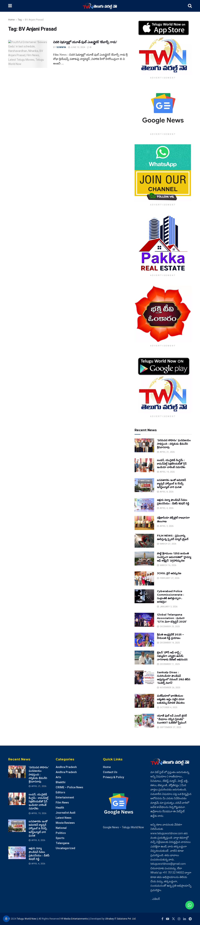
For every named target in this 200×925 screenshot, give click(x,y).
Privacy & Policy (113, 777)
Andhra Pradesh (66, 767)
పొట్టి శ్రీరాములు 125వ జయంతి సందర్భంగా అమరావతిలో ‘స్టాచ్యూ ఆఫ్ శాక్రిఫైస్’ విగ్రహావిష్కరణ (174, 557)
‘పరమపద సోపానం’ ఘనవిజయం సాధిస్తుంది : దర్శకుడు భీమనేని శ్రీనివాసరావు (174, 444)
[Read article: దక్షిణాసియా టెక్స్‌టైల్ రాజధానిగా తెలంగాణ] (144, 523)
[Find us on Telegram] (190, 919)
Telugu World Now (26, 918)
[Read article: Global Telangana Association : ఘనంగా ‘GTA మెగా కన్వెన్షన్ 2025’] (144, 620)
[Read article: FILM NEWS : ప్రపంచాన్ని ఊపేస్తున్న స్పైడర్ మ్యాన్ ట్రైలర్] (144, 541)
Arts (58, 777)
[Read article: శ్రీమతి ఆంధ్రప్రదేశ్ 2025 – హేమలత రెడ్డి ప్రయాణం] (144, 640)
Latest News (63, 817)
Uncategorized (65, 848)
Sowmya (61, 47)
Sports (60, 838)
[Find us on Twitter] (173, 919)
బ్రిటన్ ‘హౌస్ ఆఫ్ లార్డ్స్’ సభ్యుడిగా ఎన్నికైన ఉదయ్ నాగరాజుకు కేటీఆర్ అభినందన (172, 656)
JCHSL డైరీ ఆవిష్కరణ (169, 573)
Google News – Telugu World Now (123, 827)
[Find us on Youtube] (167, 919)
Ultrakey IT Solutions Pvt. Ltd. (120, 918)
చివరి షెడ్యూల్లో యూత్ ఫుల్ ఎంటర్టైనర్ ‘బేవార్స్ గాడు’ (85, 42)
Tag (20, 19)
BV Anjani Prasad (34, 19)
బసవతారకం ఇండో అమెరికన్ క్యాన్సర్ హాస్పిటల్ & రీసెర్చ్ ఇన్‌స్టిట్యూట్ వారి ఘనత (171, 483)
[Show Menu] (10, 6)
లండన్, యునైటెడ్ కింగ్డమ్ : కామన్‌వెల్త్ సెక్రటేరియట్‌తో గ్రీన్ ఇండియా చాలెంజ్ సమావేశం (172, 464)
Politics (61, 833)
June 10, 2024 (77, 47)
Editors (60, 792)
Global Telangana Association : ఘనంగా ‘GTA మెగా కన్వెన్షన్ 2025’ (172, 618)
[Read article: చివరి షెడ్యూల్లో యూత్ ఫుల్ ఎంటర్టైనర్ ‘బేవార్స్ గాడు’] (27, 54)
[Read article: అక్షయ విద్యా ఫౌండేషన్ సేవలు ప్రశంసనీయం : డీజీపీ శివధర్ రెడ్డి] (144, 505)
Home (11, 19)
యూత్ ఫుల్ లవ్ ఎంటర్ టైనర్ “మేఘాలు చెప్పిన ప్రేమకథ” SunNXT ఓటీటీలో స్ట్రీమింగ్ (172, 719)
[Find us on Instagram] (179, 919)
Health (60, 807)
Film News (62, 802)
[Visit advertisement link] (163, 46)
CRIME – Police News (69, 787)
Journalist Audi (65, 812)
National (61, 827)
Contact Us (110, 772)
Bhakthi (60, 782)
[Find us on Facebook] (162, 919)
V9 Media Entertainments (74, 918)
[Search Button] (190, 6)
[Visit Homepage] (100, 6)
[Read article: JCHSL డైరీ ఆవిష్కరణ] (144, 578)
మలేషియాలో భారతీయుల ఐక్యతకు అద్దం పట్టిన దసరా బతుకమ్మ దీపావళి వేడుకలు (171, 699)
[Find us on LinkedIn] (184, 919)
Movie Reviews (65, 822)
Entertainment (65, 797)
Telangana (62, 843)
